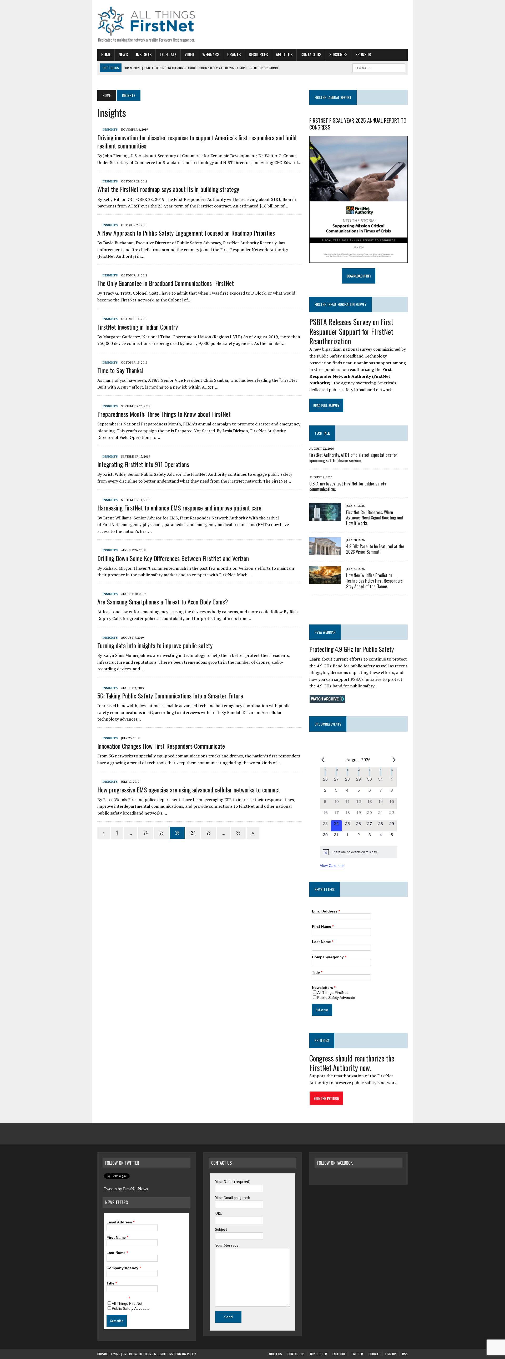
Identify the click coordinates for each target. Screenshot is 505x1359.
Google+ (374, 1354)
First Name (323, 926)
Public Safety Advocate (336, 997)
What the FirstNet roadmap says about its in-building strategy (168, 189)
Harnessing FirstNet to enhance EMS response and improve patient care (179, 507)
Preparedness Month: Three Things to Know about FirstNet (164, 414)
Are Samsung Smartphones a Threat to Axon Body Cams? (162, 601)
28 (208, 833)
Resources (258, 54)
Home (105, 54)
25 (161, 833)
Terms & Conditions (158, 1354)
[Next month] (394, 759)
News (123, 54)
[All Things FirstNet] (146, 24)
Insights (144, 54)
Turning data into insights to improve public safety (155, 645)
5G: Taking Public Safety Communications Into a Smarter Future (170, 695)
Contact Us (311, 54)
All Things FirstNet (332, 992)
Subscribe (338, 54)
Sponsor (363, 54)
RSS (405, 1354)
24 (145, 833)
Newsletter (318, 1354)
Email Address (326, 911)
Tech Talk (168, 54)
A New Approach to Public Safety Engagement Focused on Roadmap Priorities (186, 232)
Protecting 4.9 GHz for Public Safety (351, 649)
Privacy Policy (185, 1354)
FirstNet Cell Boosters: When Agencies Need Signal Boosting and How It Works (374, 518)
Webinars (210, 54)
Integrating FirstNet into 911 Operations (143, 464)
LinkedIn (391, 1354)
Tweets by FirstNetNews (126, 1188)
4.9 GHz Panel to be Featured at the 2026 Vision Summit (375, 549)
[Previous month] (323, 759)
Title (317, 972)
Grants (234, 54)
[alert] (358, 852)
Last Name (322, 942)
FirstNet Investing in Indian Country (137, 326)
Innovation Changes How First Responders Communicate (161, 746)
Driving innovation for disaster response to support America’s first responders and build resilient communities (196, 141)
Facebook (339, 1354)
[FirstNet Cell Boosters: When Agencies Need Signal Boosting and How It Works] (325, 517)
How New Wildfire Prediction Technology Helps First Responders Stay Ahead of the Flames (374, 580)
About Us (284, 54)
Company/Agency (329, 957)
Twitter (357, 1354)
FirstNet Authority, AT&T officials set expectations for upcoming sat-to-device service (353, 458)
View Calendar (332, 865)
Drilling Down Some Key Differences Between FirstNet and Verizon (173, 558)
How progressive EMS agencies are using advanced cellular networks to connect (188, 789)
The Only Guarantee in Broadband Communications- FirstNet (165, 283)
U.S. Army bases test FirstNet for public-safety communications (347, 486)
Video (189, 54)
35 (238, 833)
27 (193, 833)
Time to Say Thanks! (120, 370)
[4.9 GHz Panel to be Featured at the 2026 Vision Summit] (325, 551)
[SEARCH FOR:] (378, 67)
